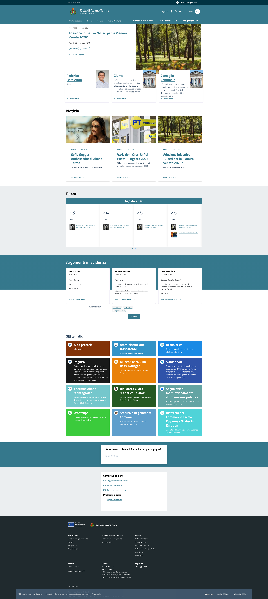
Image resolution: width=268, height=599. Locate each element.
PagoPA (70, 542)
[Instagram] (175, 11)
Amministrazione (75, 20)
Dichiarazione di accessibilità (145, 549)
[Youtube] (179, 11)
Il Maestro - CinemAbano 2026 (188, 233)
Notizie (74, 150)
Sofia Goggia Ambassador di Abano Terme (86, 158)
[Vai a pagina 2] (135, 248)
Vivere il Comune (114, 20)
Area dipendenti (73, 549)
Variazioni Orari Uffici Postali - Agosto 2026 (132, 156)
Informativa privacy (142, 545)
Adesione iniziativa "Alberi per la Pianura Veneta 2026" (178, 158)
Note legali (139, 555)
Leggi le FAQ (139, 552)
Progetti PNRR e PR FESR (143, 20)
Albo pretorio (72, 545)
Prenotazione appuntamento (78, 538)
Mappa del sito (73, 586)
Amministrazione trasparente (112, 538)
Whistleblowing (107, 542)
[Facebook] (170, 11)
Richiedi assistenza (141, 538)
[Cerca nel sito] (197, 11)
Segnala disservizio (141, 542)
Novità (89, 20)
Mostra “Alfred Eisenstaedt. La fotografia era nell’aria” (85, 226)
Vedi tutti (134, 316)
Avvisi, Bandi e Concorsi (167, 20)
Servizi (100, 20)
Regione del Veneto (74, 2)
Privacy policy (96, 594)
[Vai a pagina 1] (132, 248)
